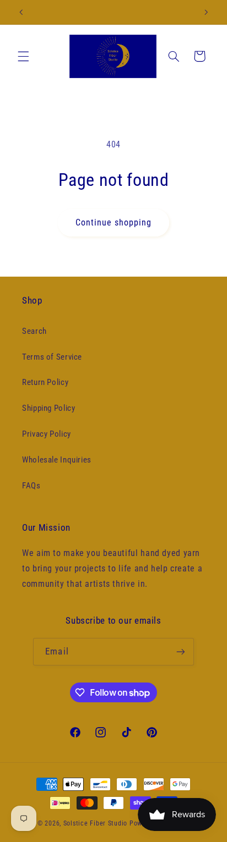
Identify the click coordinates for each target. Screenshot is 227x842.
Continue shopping (113, 222)
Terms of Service (52, 357)
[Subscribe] (180, 651)
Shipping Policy (48, 408)
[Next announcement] (206, 12)
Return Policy (45, 382)
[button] (23, 56)
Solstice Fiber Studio (95, 823)
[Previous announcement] (21, 12)
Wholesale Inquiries (56, 460)
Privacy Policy (46, 434)
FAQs (31, 486)
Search (34, 331)
